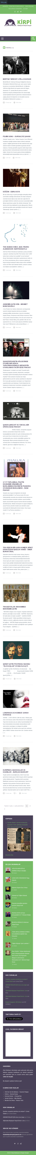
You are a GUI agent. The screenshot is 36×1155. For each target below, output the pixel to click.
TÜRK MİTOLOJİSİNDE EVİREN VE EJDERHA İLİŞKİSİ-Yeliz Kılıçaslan (21, 934)
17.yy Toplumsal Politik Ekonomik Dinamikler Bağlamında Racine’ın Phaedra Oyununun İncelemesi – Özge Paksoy (17, 486)
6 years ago (8, 390)
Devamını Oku (9, 855)
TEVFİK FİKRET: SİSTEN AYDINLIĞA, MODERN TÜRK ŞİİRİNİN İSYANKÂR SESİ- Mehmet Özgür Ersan (17, 825)
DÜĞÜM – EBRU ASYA (11, 192)
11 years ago (9, 736)
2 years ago (8, 212)
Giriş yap (3, 2)
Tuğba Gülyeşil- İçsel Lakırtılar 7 (20, 943)
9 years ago (8, 630)
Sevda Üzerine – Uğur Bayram (13, 1098)
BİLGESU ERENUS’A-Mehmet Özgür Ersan (20, 923)
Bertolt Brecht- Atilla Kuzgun (17, 79)
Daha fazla (18, 102)
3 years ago (8, 327)
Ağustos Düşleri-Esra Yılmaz (20, 887)
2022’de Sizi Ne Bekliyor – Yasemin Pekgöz (17, 1092)
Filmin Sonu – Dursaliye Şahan (16, 136)
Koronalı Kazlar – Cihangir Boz (13, 1096)
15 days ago (8, 102)
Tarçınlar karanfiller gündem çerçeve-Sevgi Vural (19, 904)
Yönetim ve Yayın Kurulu (16, 6)
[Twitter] (21, 11)
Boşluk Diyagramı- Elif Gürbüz (14, 1002)
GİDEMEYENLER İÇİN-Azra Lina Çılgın (16, 985)
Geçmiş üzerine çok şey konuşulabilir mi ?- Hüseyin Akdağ (21, 914)
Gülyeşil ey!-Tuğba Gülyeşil (19, 895)
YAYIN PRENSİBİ (29, 6)
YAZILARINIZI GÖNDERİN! (15, 8)
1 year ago (8, 157)
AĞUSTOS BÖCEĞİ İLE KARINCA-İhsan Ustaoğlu (19, 869)
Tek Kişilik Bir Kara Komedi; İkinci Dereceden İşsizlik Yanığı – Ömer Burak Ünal (18, 550)
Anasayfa (5, 6)
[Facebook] (15, 11)
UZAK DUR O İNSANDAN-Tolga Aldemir (20, 879)
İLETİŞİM (25, 8)
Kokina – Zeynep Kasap (11, 1094)
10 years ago (9, 678)
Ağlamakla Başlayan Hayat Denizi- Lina (16, 990)
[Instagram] (18, 11)
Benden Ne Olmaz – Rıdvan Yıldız (14, 1100)
